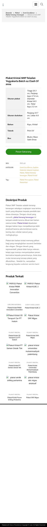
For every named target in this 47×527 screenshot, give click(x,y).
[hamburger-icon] (36, 4)
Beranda (9, 13)
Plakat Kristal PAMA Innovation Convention (15, 309)
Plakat (17, 13)
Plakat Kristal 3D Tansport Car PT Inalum (14, 338)
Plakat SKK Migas (32, 398)
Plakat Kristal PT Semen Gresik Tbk (14, 367)
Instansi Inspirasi (33, 170)
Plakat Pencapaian (26, 180)
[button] (23, 152)
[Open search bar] (41, 4)
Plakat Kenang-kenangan (15, 15)
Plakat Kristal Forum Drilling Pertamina (14, 399)
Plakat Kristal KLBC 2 (32, 308)
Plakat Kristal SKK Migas (32, 337)
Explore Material (14, 304)
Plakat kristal (22, 223)
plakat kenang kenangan (23, 217)
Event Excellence (28, 13)
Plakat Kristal (32, 175)
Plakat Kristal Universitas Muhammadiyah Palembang (32, 369)
